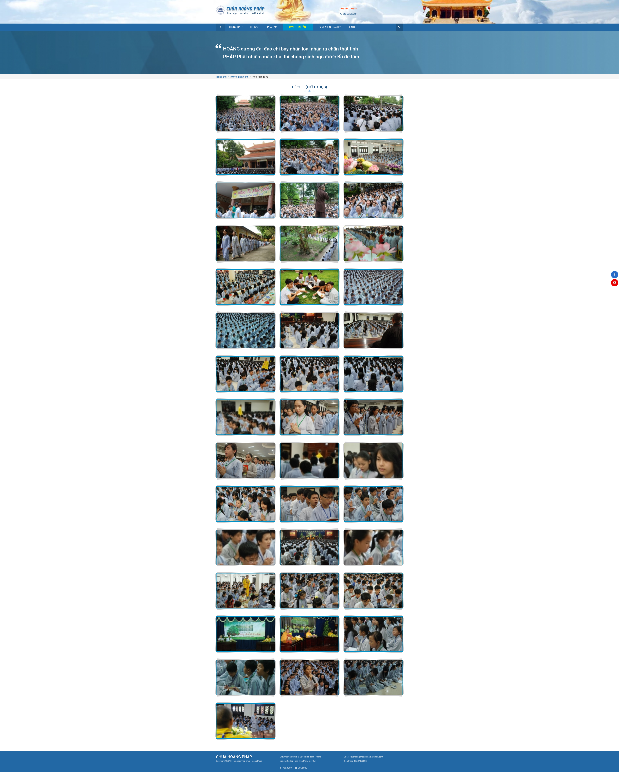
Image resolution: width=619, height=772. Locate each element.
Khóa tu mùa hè (259, 76)
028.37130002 (360, 761)
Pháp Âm (272, 27)
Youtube (302, 768)
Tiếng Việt (344, 8)
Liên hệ (352, 27)
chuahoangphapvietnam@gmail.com (366, 757)
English (354, 9)
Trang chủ (221, 76)
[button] (399, 27)
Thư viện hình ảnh (296, 27)
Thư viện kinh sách (328, 27)
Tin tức (254, 27)
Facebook (287, 768)
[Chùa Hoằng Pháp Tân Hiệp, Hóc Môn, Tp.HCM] (309, 10)
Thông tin (235, 27)
